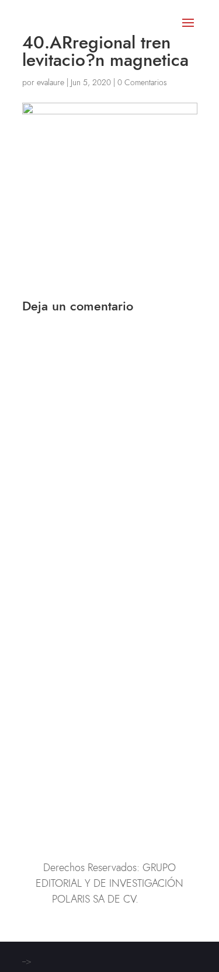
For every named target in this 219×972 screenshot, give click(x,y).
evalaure (50, 82)
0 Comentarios (142, 82)
